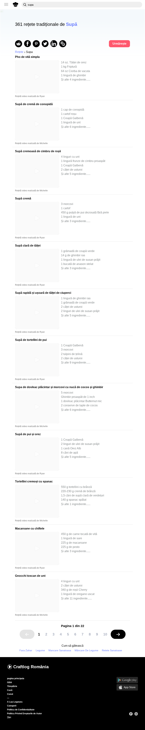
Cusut (10, 694)
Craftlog (31, 666)
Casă (9, 690)
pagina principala (15, 678)
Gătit (9, 682)
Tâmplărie (12, 686)
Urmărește (119, 43)
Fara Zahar (25, 650)
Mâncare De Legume (86, 650)
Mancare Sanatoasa (59, 650)
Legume (40, 650)
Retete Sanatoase (112, 650)
